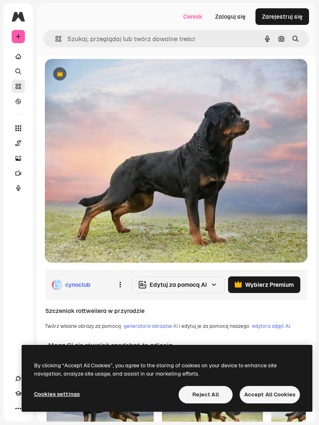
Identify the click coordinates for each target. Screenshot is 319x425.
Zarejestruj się (282, 16)
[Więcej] (18, 408)
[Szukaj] (18, 71)
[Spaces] (18, 143)
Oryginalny (102, 74)
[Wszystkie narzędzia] (18, 128)
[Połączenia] (18, 378)
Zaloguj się (230, 16)
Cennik (193, 16)
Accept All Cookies (269, 394)
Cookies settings (57, 394)
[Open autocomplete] (55, 39)
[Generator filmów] (18, 173)
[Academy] (18, 393)
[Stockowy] (18, 86)
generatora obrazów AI (151, 326)
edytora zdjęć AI (271, 326)
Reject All (205, 394)
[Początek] (18, 56)
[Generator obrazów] (18, 158)
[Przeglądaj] (18, 101)
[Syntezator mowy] (18, 188)
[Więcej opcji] (120, 284)
